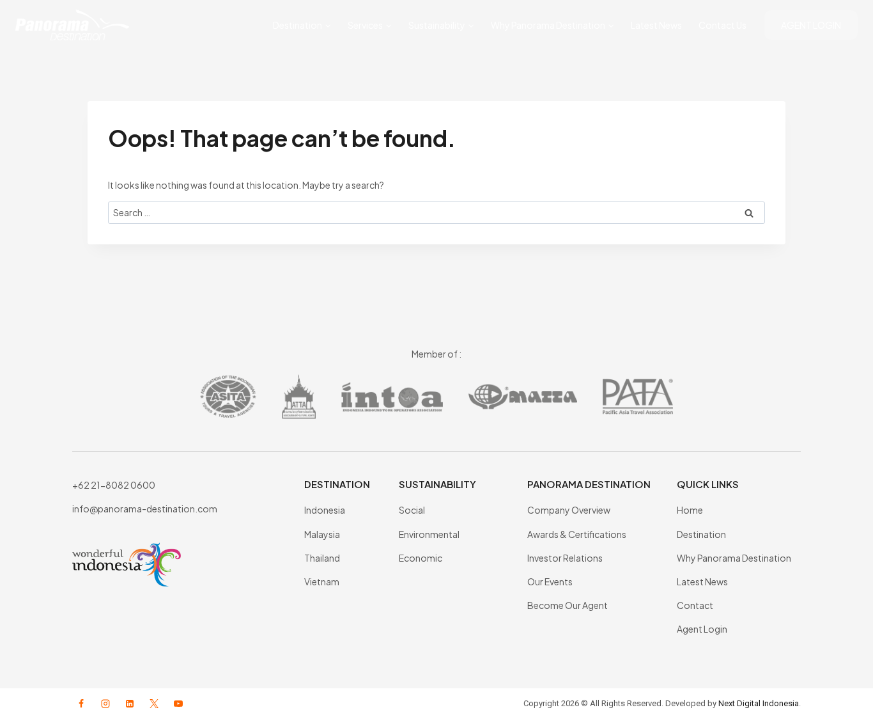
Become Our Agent (567, 605)
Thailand (322, 558)
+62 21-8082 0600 (113, 485)
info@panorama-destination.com (144, 508)
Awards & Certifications (576, 534)
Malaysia (322, 534)
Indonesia (324, 510)
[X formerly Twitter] (154, 704)
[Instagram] (105, 704)
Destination (701, 534)
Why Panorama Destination (734, 558)
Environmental (429, 534)
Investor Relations (565, 558)
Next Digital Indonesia (758, 703)
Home (690, 510)
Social (412, 510)
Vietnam (321, 581)
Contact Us (722, 25)
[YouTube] (178, 704)
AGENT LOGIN (811, 25)
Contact (695, 605)
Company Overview (568, 510)
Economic (420, 558)
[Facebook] (81, 704)
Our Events (550, 581)
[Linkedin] (130, 704)
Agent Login (702, 629)
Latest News (656, 25)
